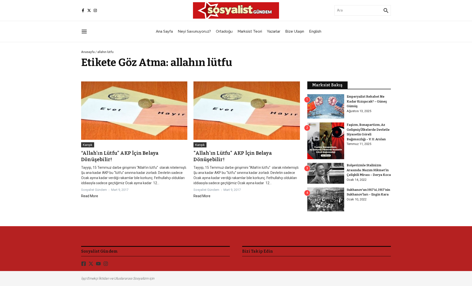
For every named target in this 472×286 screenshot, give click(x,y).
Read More (89, 196)
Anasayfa (88, 52)
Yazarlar (273, 31)
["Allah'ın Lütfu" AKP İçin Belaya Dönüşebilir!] (246, 110)
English (315, 31)
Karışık (87, 145)
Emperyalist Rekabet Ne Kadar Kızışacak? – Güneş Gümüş (367, 101)
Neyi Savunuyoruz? (194, 31)
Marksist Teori (249, 31)
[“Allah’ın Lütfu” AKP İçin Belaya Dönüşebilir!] (134, 110)
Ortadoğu (224, 31)
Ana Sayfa (164, 31)
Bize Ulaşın (294, 31)
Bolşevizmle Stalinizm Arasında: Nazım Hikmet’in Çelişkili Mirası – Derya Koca (369, 170)
